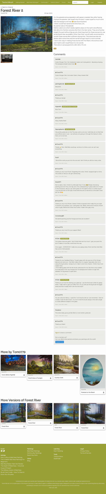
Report (56, 66)
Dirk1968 (57, 59)
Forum (64, 2)
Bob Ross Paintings (32, 2)
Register (99, 2)
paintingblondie (59, 84)
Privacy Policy (84, 451)
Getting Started (20, 2)
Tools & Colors (55, 2)
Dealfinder (57, 458)
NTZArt (57, 238)
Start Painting (58, 451)
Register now (59, 342)
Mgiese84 (58, 106)
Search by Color (32, 455)
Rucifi (57, 157)
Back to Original (7, 7)
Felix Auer (51, 487)
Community (44, 2)
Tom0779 (4, 13)
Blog (69, 2)
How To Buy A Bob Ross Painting (11, 457)
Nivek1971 (58, 182)
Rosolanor (58, 310)
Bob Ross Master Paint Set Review (12, 464)
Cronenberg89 (59, 216)
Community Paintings (34, 453)
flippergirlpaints (59, 129)
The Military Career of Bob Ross (11, 470)
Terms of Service (85, 453)
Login (92, 2)
